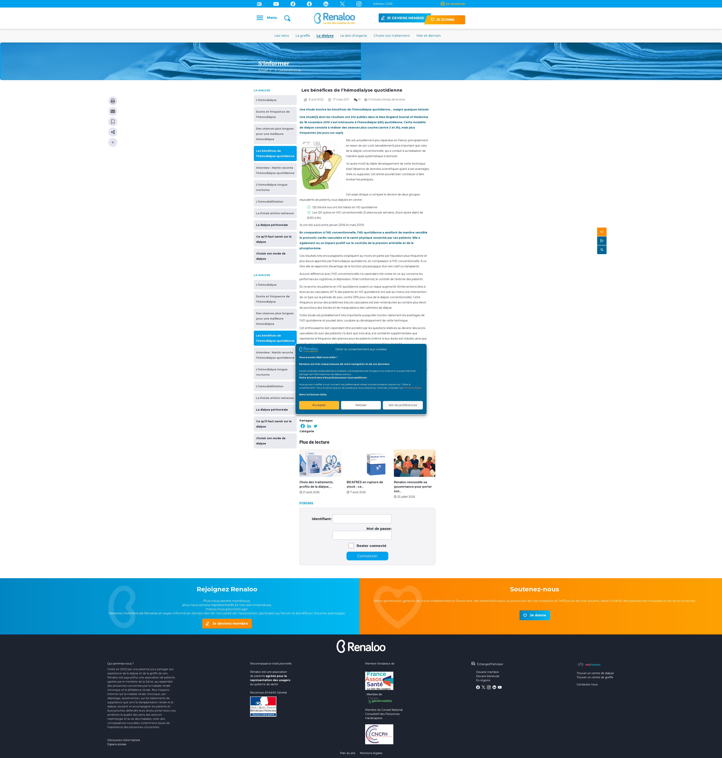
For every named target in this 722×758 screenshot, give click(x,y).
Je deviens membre (230, 623)
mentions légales (412, 387)
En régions (483, 680)
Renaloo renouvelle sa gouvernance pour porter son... (413, 486)
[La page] (292, 3)
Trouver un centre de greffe (595, 677)
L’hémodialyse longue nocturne (271, 187)
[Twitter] (342, 3)
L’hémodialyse (266, 100)
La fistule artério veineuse (275, 213)
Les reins (282, 35)
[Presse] (259, 3)
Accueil (263, 70)
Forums (306, 503)
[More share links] (112, 142)
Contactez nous (587, 684)
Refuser (361, 405)
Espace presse (116, 744)
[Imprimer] (112, 101)
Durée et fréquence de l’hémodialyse (273, 114)
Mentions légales (371, 753)
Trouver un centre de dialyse (595, 673)
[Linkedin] (325, 3)
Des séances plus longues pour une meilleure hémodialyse (275, 134)
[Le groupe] (309, 3)
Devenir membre (487, 672)
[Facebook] (303, 426)
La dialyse (325, 35)
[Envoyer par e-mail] (112, 111)
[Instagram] (358, 3)
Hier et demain (428, 35)
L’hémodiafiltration (269, 201)
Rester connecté (371, 546)
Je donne (538, 615)
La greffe (303, 35)
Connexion (367, 556)
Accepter (319, 405)
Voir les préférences (403, 405)
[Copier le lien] (112, 132)
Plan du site (347, 753)
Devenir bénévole (487, 676)
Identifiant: (322, 519)
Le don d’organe (353, 35)
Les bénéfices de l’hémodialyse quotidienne (275, 153)
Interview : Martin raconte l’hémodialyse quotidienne (275, 170)
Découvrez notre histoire (123, 740)
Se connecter (455, 3)
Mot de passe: (379, 529)
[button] (602, 232)
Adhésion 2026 (382, 3)
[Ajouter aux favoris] (112, 121)
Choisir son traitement (392, 35)
